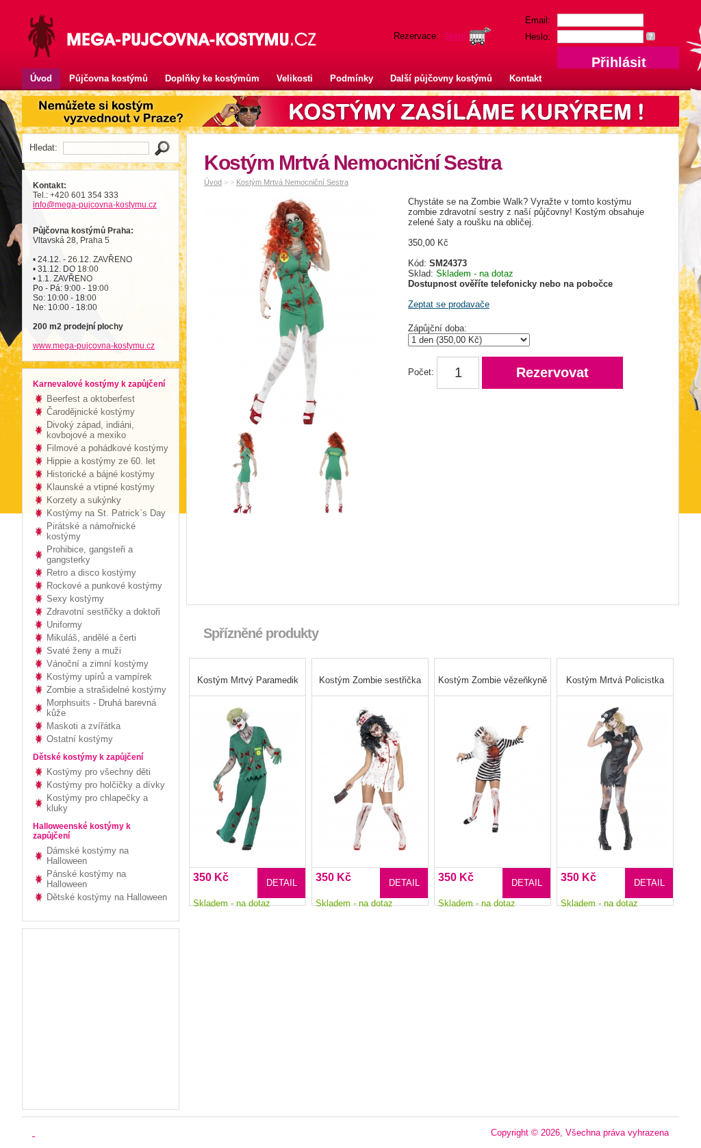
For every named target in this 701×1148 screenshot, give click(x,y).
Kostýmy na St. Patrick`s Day (106, 513)
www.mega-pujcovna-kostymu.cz (94, 345)
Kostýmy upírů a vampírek (99, 677)
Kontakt (525, 78)
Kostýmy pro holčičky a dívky (106, 785)
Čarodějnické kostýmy (91, 412)
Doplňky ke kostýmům (212, 78)
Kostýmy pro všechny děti (99, 772)
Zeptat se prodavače (448, 304)
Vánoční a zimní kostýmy (98, 664)
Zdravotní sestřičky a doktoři (103, 612)
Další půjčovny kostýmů (441, 78)
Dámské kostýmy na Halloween (88, 855)
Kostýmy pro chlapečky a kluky (97, 803)
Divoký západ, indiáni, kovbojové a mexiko (90, 430)
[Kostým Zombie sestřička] (370, 770)
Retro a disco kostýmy (91, 572)
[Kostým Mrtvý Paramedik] (247, 770)
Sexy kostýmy (75, 599)
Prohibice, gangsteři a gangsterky (90, 554)
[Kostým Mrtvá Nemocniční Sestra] (293, 313)
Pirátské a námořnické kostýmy (91, 531)
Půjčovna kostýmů (108, 78)
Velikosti (295, 78)
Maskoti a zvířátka (83, 726)
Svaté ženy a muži (84, 651)
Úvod (41, 78)
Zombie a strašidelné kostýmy (106, 690)
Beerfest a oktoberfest (91, 399)
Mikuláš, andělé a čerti (91, 638)
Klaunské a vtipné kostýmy (101, 487)
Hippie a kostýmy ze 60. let (101, 461)
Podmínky (351, 78)
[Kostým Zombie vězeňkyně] (492, 770)
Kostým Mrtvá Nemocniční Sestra (292, 182)
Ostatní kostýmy (80, 739)
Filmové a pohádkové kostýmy (107, 448)
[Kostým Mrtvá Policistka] (615, 770)
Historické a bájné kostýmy (101, 474)
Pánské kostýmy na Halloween (86, 879)
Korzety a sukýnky (84, 500)
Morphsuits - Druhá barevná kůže (101, 708)
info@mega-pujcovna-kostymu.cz (95, 204)
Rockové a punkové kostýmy (104, 586)
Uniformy (64, 625)
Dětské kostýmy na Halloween (107, 897)
